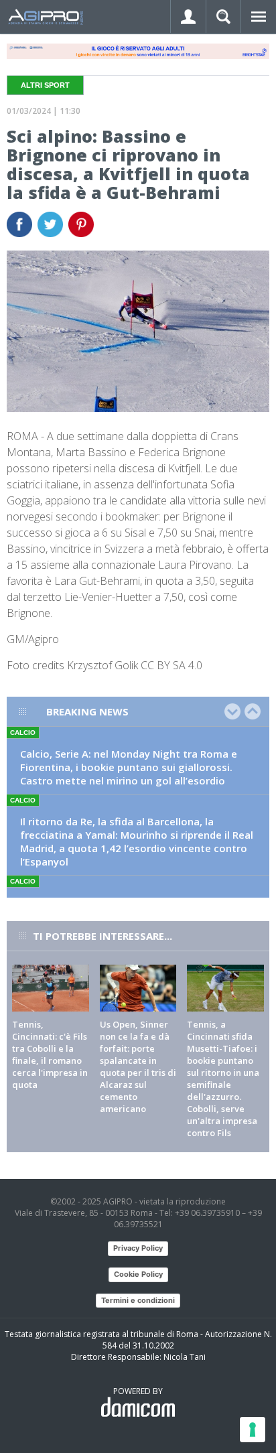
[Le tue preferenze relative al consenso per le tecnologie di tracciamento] (252, 1429)
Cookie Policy (138, 1274)
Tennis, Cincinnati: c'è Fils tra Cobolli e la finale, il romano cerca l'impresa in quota (50, 1054)
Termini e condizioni (138, 1300)
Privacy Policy (138, 1248)
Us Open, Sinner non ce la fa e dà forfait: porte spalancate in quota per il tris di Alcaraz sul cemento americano (138, 1066)
